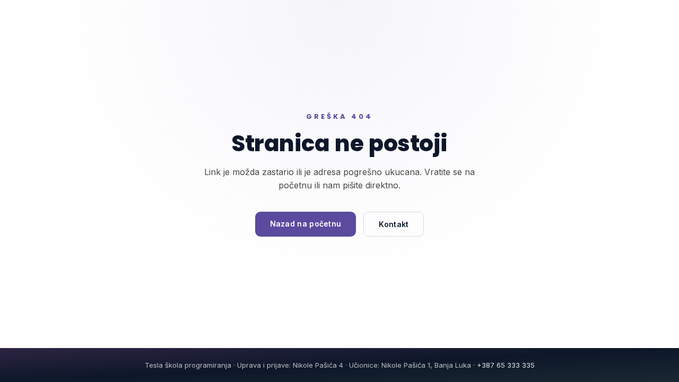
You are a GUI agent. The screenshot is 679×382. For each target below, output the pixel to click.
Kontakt (393, 224)
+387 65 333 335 (506, 365)
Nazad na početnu (306, 223)
